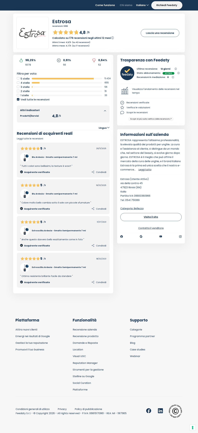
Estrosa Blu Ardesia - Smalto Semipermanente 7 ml (59, 230)
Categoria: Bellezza (132, 208)
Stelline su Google (83, 376)
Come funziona (105, 5)
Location (78, 349)
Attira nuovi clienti (26, 329)
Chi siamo (126, 5)
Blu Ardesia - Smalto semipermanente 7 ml (54, 157)
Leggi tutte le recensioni (30, 138)
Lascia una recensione (160, 33)
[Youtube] (160, 236)
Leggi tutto (144, 169)
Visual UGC (79, 356)
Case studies (137, 349)
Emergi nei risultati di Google (32, 336)
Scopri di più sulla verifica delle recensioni (150, 119)
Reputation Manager (85, 363)
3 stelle (25, 87)
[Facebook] (121, 236)
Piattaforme (80, 389)
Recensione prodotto (86, 336)
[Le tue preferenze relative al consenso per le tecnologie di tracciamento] (193, 428)
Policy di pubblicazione (88, 409)
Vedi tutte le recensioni (35, 99)
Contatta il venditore (151, 228)
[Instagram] (180, 236)
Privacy (62, 409)
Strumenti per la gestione (88, 369)
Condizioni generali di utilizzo (33, 409)
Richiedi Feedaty (166, 5)
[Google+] (141, 236)
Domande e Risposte (85, 343)
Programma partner (142, 336)
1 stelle (25, 95)
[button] (151, 91)
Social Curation (82, 383)
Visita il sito (151, 217)
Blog (132, 343)
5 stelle (25, 78)
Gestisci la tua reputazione (31, 343)
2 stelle (25, 91)
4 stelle (25, 83)
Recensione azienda (85, 329)
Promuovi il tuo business (29, 349)
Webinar (135, 356)
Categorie (136, 329)
